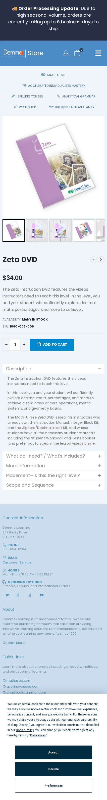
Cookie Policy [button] (25, 730)
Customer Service (17, 562)
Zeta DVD (19, 259)
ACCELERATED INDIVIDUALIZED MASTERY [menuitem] (56, 86)
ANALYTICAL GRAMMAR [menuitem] (79, 96)
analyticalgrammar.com (26, 692)
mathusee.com (18, 680)
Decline (53, 769)
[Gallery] (53, 179)
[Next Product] (101, 259)
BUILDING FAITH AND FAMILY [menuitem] (74, 107)
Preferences (54, 786)
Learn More (15, 642)
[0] (77, 53)
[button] (53, 369)
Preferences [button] (38, 735)
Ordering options (25, 582)
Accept (53, 752)
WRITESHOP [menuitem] (27, 107)
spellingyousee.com (23, 686)
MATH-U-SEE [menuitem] (56, 75)
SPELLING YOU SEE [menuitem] (30, 96)
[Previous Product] (93, 259)
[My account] (66, 53)
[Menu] (98, 53)
